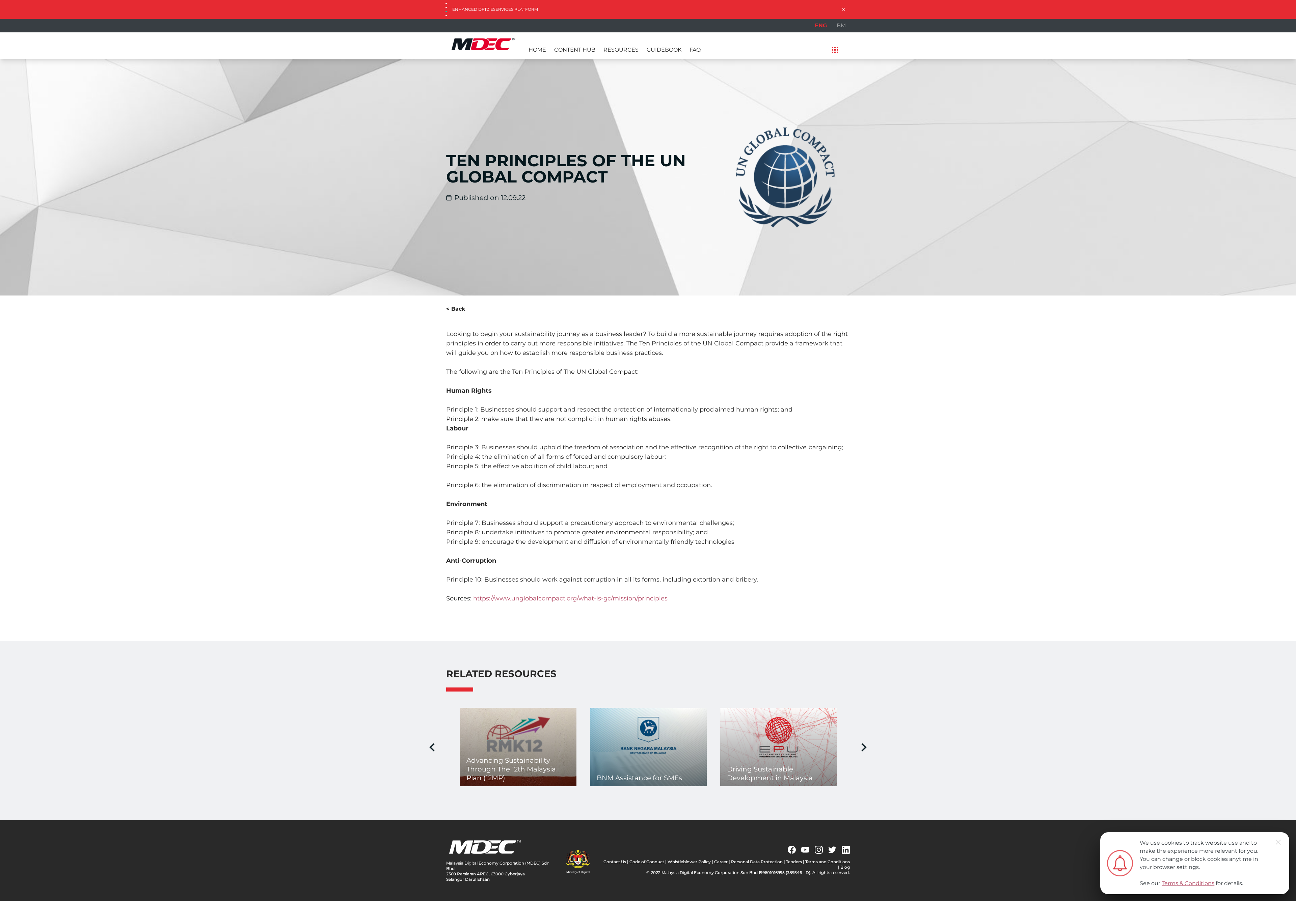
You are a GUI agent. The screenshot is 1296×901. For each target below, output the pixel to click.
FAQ (695, 50)
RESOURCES (621, 50)
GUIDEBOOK (664, 50)
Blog (845, 867)
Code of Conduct (646, 861)
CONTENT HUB (574, 50)
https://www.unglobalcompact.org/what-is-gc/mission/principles (570, 598)
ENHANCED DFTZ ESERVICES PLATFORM (495, 9)
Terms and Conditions (827, 861)
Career (721, 861)
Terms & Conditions (1188, 883)
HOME (537, 50)
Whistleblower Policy (689, 861)
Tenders (794, 861)
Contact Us (614, 861)
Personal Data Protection (757, 861)
